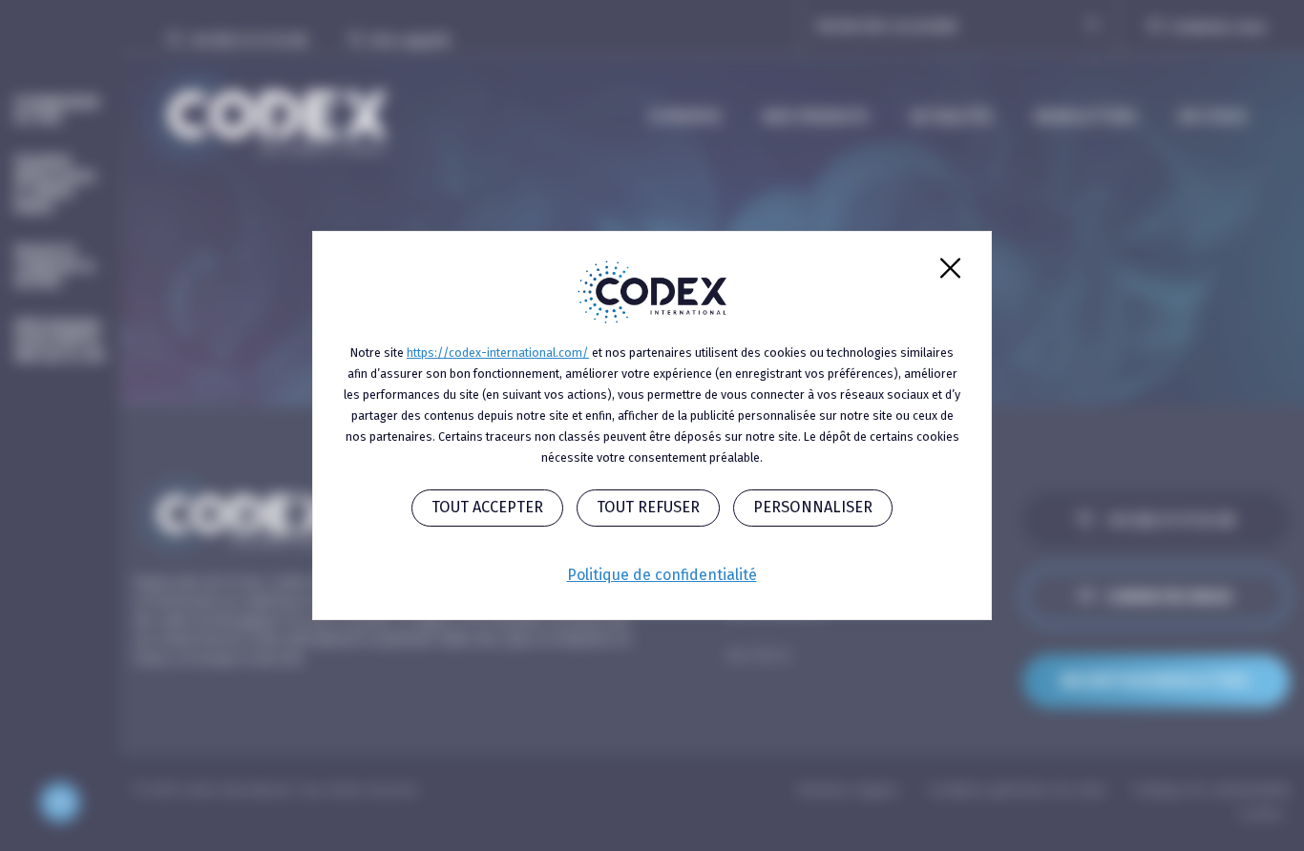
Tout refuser (648, 507)
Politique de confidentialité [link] (662, 575)
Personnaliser (813, 507)
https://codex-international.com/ (498, 352)
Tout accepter (487, 507)
